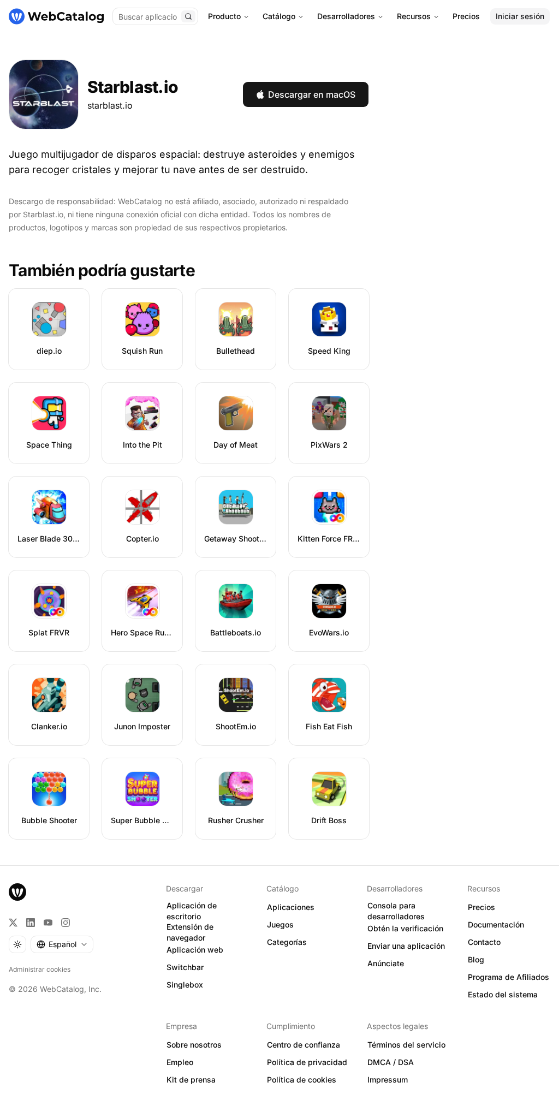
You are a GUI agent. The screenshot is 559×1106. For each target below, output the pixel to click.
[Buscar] (188, 16)
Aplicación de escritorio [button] (191, 911)
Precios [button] (481, 907)
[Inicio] (56, 16)
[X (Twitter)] (13, 922)
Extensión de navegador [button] (189, 932)
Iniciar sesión (520, 16)
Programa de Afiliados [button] (508, 977)
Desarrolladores (346, 16)
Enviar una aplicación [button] (406, 945)
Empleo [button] (179, 1062)
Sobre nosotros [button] (194, 1044)
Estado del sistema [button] (503, 994)
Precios (466, 16)
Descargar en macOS (311, 94)
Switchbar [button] (185, 967)
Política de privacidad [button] (307, 1062)
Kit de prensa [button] (191, 1079)
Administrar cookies (39, 969)
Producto (224, 16)
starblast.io (110, 105)
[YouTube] (48, 922)
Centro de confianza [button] (303, 1044)
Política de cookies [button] (301, 1079)
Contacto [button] (484, 942)
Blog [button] (476, 959)
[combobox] (62, 944)
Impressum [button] (387, 1079)
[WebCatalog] (17, 892)
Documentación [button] (496, 924)
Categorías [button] (287, 942)
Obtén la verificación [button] (405, 928)
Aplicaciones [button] (290, 907)
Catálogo (279, 16)
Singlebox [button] (184, 984)
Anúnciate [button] (385, 963)
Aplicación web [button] (194, 949)
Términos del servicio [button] (406, 1044)
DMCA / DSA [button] (390, 1062)
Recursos (414, 16)
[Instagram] (65, 922)
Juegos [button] (280, 924)
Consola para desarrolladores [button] (396, 911)
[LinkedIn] (30, 922)
